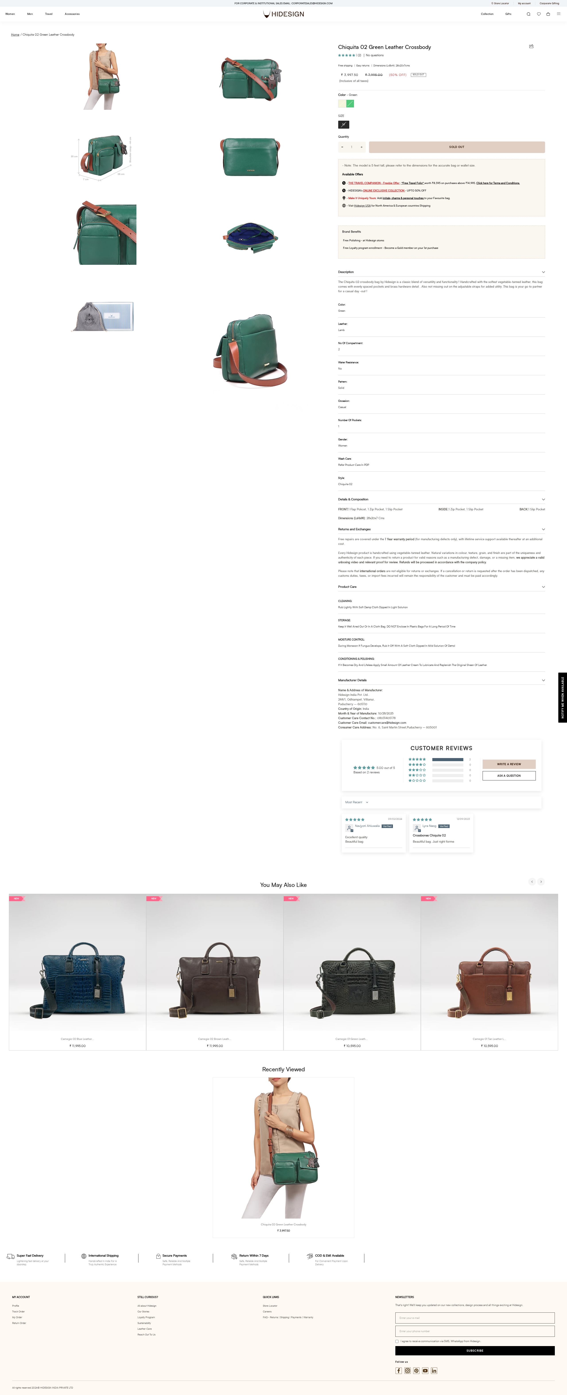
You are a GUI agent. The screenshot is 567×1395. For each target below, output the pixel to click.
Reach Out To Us (146, 1334)
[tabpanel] (77, 972)
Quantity (343, 136)
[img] (354, 819)
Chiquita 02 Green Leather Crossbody (48, 34)
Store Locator (270, 1306)
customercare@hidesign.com (387, 723)
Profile (15, 1306)
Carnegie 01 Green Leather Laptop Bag (359, 1039)
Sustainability (144, 1323)
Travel (48, 14)
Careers (267, 1311)
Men (30, 14)
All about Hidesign (147, 1306)
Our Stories (143, 1311)
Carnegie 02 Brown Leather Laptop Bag (222, 1039)
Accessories (72, 14)
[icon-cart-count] (548, 14)
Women (10, 14)
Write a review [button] (509, 764)
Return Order (19, 1323)
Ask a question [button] (509, 775)
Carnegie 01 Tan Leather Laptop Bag (494, 1039)
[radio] (342, 104)
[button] (347, 55)
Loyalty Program (146, 1317)
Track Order (18, 1311)
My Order (17, 1317)
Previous (532, 882)
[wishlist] (539, 14)
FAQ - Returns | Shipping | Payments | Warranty (288, 1317)
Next (541, 882)
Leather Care (145, 1329)
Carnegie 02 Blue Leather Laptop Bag (83, 1039)
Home (15, 34)
